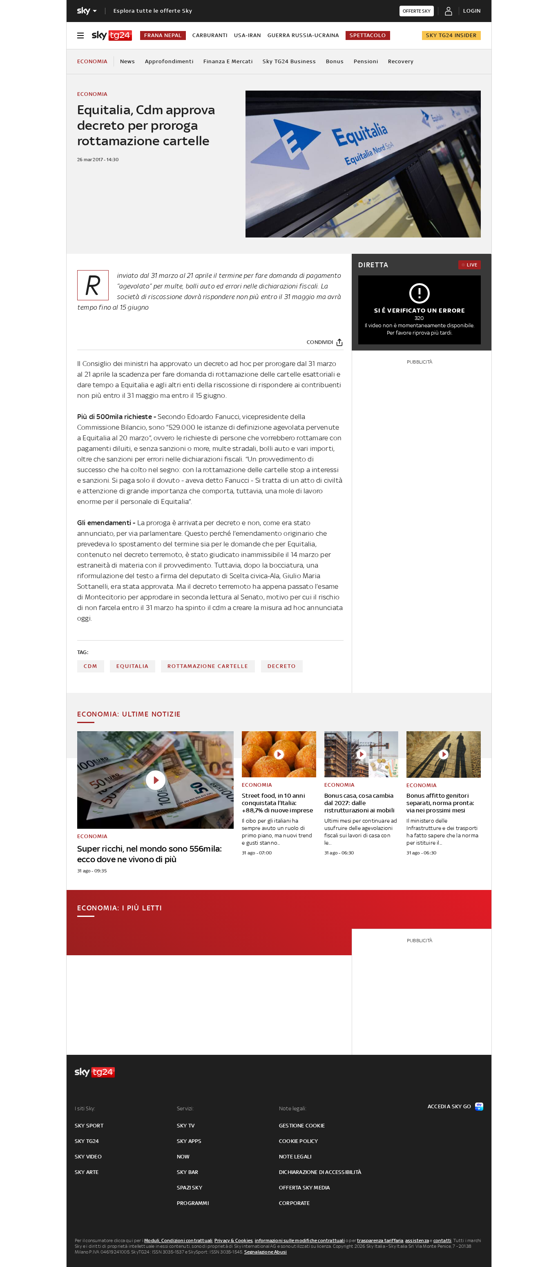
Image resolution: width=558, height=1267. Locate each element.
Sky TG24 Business (289, 61)
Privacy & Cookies (233, 1240)
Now (183, 1157)
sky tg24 (87, 1141)
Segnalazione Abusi (265, 1252)
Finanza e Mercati (228, 61)
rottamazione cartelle (207, 666)
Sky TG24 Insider (451, 35)
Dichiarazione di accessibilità (320, 1172)
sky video (88, 1157)
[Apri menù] (80, 35)
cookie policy (298, 1141)
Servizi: (185, 1108)
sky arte (87, 1172)
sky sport (89, 1126)
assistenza (417, 1240)
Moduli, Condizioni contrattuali (178, 1240)
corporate (294, 1203)
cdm (91, 666)
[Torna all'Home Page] (112, 35)
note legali (295, 1157)
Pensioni (366, 61)
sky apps (189, 1141)
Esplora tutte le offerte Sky (153, 11)
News (127, 61)
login (472, 11)
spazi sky (189, 1188)
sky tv (185, 1126)
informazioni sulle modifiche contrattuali (300, 1240)
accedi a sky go (449, 1106)
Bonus (335, 61)
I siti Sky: (85, 1108)
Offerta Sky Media (304, 1188)
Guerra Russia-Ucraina (303, 35)
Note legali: (292, 1108)
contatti (442, 1240)
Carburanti (210, 35)
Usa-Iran (247, 35)
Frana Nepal (163, 35)
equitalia (132, 666)
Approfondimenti (169, 61)
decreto (282, 666)
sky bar (187, 1172)
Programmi (193, 1203)
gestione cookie (302, 1126)
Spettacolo (368, 35)
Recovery (401, 61)
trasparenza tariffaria (380, 1240)
